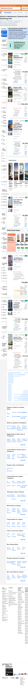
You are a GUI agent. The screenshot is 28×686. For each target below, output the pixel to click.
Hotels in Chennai (20, 593)
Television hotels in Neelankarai (25, 406)
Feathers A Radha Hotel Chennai (19, 542)
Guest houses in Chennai (14, 475)
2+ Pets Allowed (5, 233)
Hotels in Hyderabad (20, 578)
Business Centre (6, 318)
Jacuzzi (5, 199)
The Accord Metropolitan (10, 541)
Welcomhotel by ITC (6, 169)
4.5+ (4, 161)
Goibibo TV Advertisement (12, 581)
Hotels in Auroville (14, 514)
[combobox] (10, 7)
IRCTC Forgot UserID (5, 596)
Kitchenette (6, 194)
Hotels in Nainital (20, 609)
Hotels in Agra (21, 581)
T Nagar (8, 391)
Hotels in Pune (21, 579)
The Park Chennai (14, 528)
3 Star (4, 136)
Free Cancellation (6, 83)
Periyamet (24, 391)
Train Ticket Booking (4, 580)
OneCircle (5, 48)
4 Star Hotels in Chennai (24, 503)
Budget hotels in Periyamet (19, 419)
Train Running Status (4, 584)
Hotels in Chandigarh (20, 611)
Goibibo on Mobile (12, 579)
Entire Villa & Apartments (6, 45)
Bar (3, 307)
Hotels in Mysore (20, 588)
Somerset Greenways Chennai (24, 555)
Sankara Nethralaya (19, 460)
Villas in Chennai (24, 474)
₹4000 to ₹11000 (4, 116)
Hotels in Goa (21, 569)
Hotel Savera (18, 527)
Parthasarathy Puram (15, 395)
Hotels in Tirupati (9, 514)
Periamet (14, 391)
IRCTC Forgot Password (5, 599)
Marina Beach (23, 460)
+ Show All (22, 396)
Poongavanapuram (21, 391)
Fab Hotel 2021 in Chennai (19, 489)
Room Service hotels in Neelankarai (19, 406)
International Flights (5, 575)
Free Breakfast (5, 87)
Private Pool (6, 205)
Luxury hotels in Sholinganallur (20, 435)
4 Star (4, 139)
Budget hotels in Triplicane (9, 419)
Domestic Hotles (4, 570)
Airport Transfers (5, 301)
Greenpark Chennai (24, 541)
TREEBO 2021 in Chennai (14, 489)
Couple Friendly (5, 79)
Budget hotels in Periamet (14, 419)
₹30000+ (5, 126)
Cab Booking (4, 578)
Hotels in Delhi (21, 571)
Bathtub (5, 202)
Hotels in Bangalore (20, 576)
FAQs (10, 584)
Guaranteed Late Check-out (5, 55)
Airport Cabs (5, 589)
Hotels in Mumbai (20, 573)
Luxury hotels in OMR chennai (9, 435)
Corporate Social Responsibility (12, 577)
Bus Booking (4, 577)
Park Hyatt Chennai (14, 555)
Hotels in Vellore (23, 514)
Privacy (10, 573)
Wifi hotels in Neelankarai (9, 406)
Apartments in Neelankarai (10, 448)
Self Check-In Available (5, 238)
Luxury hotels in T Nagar (13, 435)
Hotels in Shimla (20, 604)
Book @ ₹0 (5, 60)
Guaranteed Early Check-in (5, 350)
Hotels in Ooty (21, 599)
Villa (4, 267)
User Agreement (12, 572)
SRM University (14, 460)
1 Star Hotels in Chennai (9, 503)
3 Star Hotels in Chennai (19, 503)
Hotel (4, 270)
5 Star (4, 143)
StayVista (5, 181)
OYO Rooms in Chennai (9, 489)
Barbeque (5, 309)
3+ (3, 153)
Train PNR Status (4, 588)
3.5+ (4, 158)
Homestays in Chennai (19, 474)
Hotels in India (4, 592)
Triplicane (19, 395)
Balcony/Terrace (6, 304)
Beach (4, 312)
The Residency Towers (19, 555)
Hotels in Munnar (20, 590)
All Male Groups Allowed (4, 247)
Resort (4, 273)
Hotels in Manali (20, 607)
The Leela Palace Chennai (9, 555)
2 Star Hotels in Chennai (14, 503)
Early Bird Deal (5, 70)
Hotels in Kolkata (20, 598)
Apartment (5, 275)
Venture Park (24, 527)
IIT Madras (8, 460)
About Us (10, 569)
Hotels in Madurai (20, 595)
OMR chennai (9, 395)
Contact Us (11, 575)
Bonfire (4, 315)
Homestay (5, 278)
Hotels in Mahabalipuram (20, 513)
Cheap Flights (5, 582)
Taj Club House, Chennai (14, 541)
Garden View (4, 218)
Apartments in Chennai (10, 474)
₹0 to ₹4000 (4, 112)
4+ (3, 155)
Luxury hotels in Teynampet (25, 435)
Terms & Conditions (13, 571)
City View (4, 222)
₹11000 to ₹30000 (5, 122)
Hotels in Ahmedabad (20, 586)
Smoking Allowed (5, 243)
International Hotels (5, 573)
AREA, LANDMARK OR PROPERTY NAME (8, 5)
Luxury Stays (4, 258)
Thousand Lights (24, 395)
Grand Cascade (9, 527)
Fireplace (5, 196)
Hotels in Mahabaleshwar (21, 602)
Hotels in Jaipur (20, 583)
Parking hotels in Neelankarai (14, 406)
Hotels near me (4, 594)
